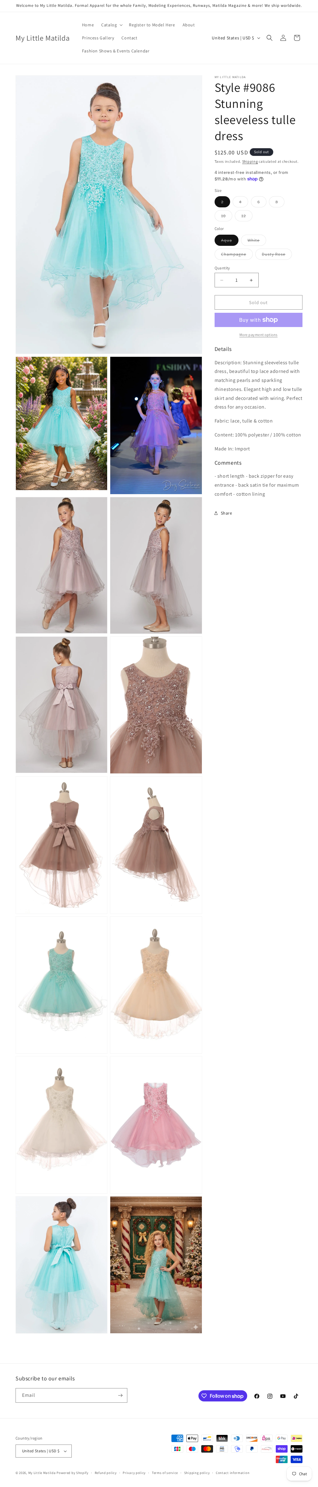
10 (226, 217)
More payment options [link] (258, 334)
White (257, 241)
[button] (111, 24)
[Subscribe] (120, 1395)
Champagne (237, 255)
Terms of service (165, 1473)
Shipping (250, 161)
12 (246, 217)
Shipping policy (197, 1473)
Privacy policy (134, 1473)
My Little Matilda (42, 1473)
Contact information (232, 1473)
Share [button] (226, 513)
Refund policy (106, 1473)
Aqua (229, 241)
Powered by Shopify (73, 1473)
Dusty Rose (277, 255)
